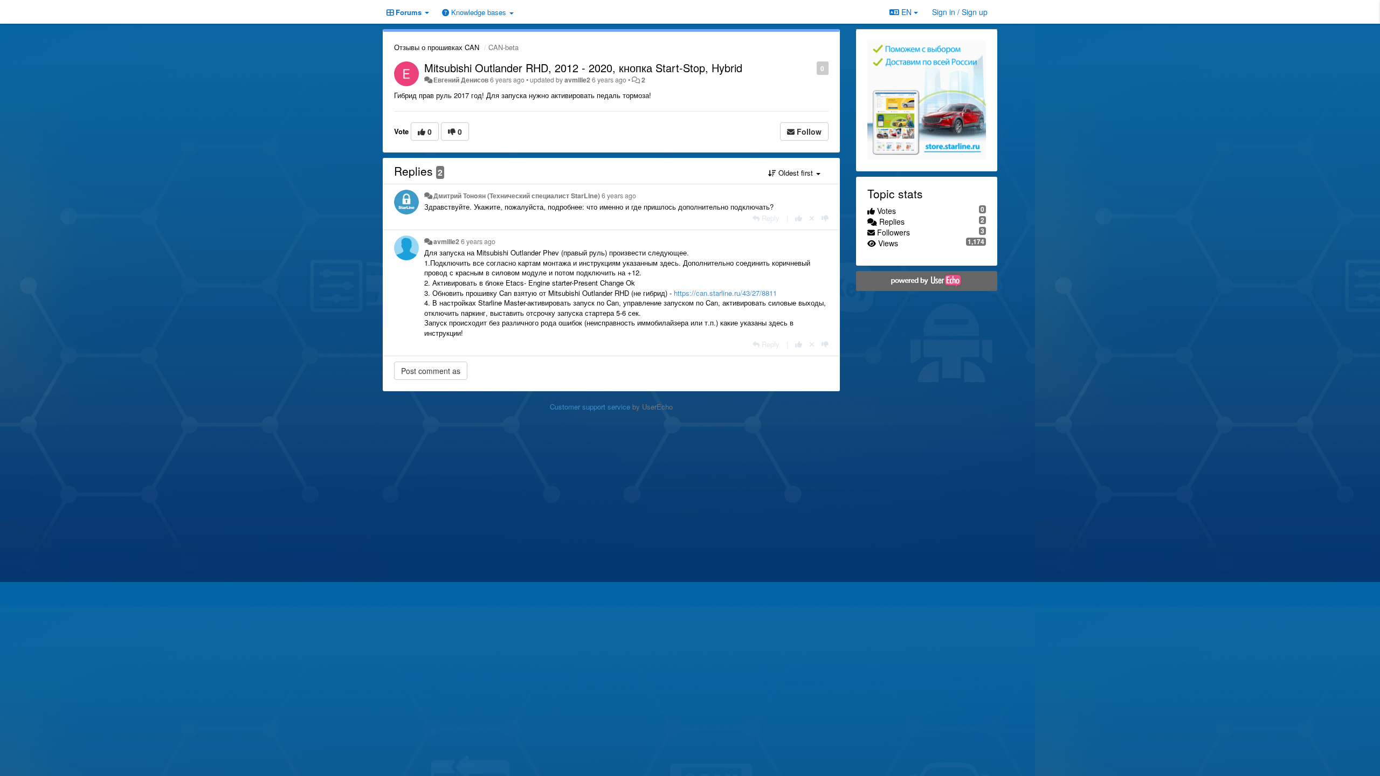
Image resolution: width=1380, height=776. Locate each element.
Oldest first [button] (795, 173)
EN (906, 11)
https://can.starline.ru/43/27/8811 (725, 293)
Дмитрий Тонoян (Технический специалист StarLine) (516, 195)
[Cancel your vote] (812, 218)
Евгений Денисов (460, 80)
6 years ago (619, 195)
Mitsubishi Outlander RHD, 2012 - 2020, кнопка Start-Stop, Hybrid (583, 67)
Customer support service (590, 406)
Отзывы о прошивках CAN (436, 47)
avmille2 (577, 80)
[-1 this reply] (825, 218)
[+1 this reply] (798, 218)
